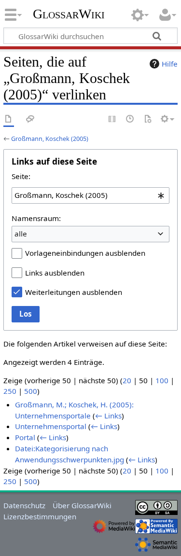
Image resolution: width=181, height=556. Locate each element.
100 (161, 380)
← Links (108, 415)
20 (127, 380)
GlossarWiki (69, 14)
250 (9, 391)
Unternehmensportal (50, 426)
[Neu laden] (148, 119)
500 (30, 391)
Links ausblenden (54, 273)
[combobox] (90, 195)
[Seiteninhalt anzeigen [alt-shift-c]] (8, 119)
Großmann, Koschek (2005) (49, 138)
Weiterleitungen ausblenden (73, 292)
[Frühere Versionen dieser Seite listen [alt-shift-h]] (130, 119)
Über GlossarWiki (82, 505)
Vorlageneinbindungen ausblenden (85, 253)
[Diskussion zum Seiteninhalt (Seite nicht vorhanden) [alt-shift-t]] (30, 119)
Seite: (21, 176)
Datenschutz (24, 505)
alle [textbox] (20, 233)
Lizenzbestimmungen (39, 516)
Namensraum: (36, 218)
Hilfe (170, 64)
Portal (25, 437)
